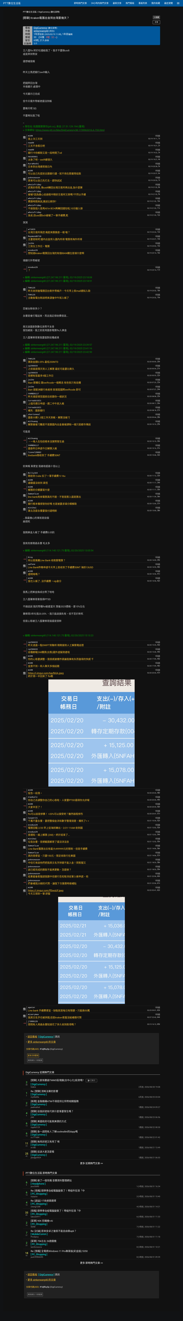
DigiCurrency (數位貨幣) (49, 12)
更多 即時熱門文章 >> (91, 1262)
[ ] (39, 1084)
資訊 (43, 1036)
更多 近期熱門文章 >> (91, 1163)
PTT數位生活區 (30, 12)
